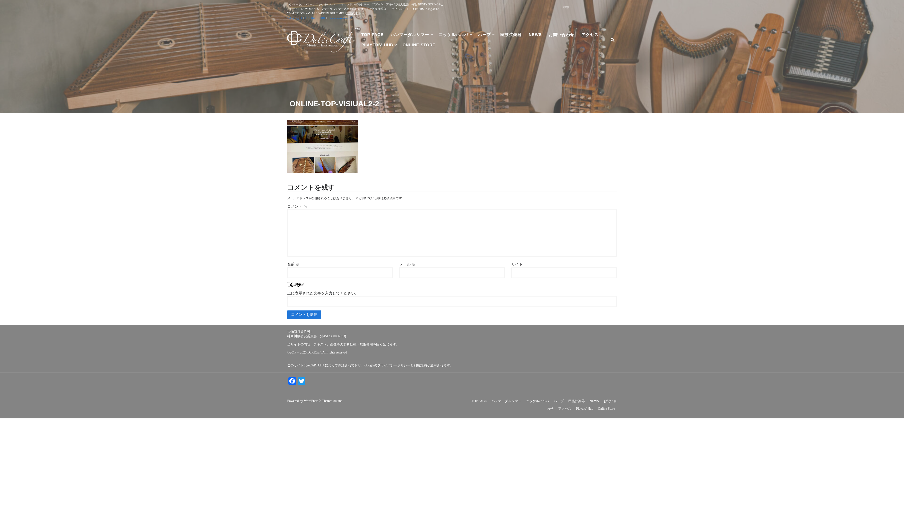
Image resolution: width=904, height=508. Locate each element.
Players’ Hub (377, 45)
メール (407, 264)
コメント (297, 206)
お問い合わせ (561, 34)
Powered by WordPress (302, 401)
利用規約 (420, 365)
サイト (517, 264)
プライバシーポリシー (393, 365)
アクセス (590, 34)
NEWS (535, 34)
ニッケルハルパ (453, 34)
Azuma (337, 401)
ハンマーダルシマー (410, 34)
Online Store (419, 45)
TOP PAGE (372, 34)
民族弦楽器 (511, 34)
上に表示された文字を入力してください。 (323, 293)
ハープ (484, 34)
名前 (293, 264)
